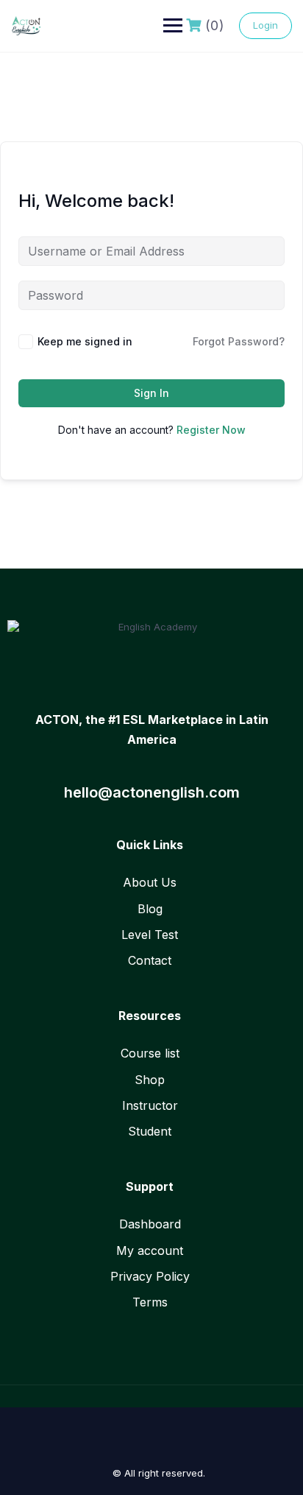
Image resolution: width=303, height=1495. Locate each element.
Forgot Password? (239, 341)
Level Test (149, 934)
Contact (149, 960)
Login (265, 25)
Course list (150, 1053)
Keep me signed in (85, 341)
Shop (150, 1079)
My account (149, 1250)
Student (149, 1131)
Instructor (150, 1105)
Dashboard (150, 1224)
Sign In (151, 393)
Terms (150, 1302)
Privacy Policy (150, 1276)
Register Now (211, 429)
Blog (150, 908)
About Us (150, 882)
